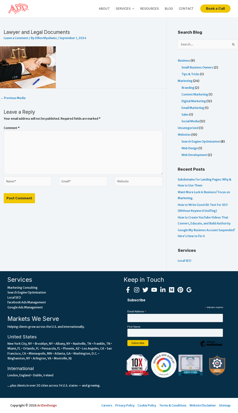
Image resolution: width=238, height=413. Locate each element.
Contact (186, 8)
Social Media (190, 121)
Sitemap (225, 405)
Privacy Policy (125, 405)
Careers (106, 405)
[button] (132, 8)
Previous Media (12, 98)
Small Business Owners (197, 67)
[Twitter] (145, 290)
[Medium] (171, 290)
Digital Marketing (193, 101)
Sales (185, 114)
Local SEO (184, 260)
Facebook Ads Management (26, 302)
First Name (133, 326)
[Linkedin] (163, 290)
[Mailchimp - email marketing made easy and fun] (211, 346)
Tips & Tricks (190, 74)
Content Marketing (194, 94)
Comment (12, 128)
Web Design (189, 148)
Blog (169, 8)
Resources (149, 8)
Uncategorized (188, 128)
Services (123, 8)
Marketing (185, 81)
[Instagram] (136, 290)
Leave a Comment (16, 38)
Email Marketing (192, 108)
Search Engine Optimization (200, 141)
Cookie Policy (147, 405)
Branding (187, 88)
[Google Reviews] (189, 290)
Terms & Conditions (172, 405)
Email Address (136, 311)
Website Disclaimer (202, 405)
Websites (184, 134)
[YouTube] (154, 290)
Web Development (194, 155)
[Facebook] (128, 290)
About (104, 8)
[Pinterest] (180, 290)
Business (184, 60)
